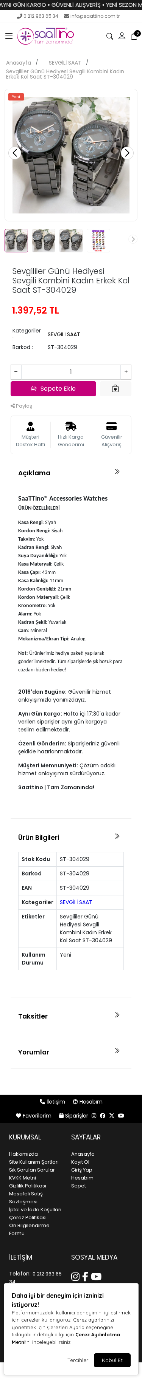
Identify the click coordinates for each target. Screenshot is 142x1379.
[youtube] (121, 1115)
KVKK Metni (22, 1177)
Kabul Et (112, 1360)
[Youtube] (97, 1275)
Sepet (78, 1185)
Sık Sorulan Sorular (32, 1169)
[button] (9, 36)
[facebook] (102, 1115)
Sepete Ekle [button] (58, 388)
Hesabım (90, 1101)
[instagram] (94, 1115)
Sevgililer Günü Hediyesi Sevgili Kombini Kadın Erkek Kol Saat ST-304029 (65, 74)
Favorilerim (37, 1115)
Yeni (16, 97)
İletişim (56, 1101)
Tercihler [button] (77, 1360)
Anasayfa (18, 62)
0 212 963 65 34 (40, 16)
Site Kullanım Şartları (34, 1162)
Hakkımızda (23, 1154)
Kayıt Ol (80, 1162)
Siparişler (77, 1115)
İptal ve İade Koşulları (35, 1209)
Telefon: (20, 1273)
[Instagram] (76, 1275)
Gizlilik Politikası (27, 1185)
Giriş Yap (81, 1169)
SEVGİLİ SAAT (65, 62)
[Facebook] (86, 1275)
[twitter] (111, 1115)
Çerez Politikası (28, 1217)
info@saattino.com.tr (95, 16)
